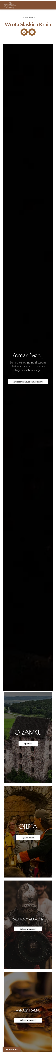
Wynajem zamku (28, 1010)
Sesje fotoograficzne (28, 919)
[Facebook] (24, 32)
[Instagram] (32, 32)
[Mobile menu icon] (50, 5)
